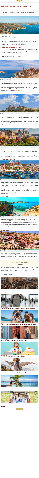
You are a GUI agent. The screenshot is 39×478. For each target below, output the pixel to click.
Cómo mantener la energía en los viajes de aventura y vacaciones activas (18, 308)
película (10, 254)
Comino (16, 219)
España (2, 323)
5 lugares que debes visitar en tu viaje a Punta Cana (13, 388)
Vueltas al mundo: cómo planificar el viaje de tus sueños (14, 372)
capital (4, 81)
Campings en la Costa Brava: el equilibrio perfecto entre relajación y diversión (19, 324)
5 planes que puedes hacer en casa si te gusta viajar (13, 356)
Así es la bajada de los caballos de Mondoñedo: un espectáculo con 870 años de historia (19, 291)
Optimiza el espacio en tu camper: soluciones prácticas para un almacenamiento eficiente (19, 405)
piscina (8, 192)
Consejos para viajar (4, 307)
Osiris (29, 185)
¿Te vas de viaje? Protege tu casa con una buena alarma (14, 340)
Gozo (14, 51)
